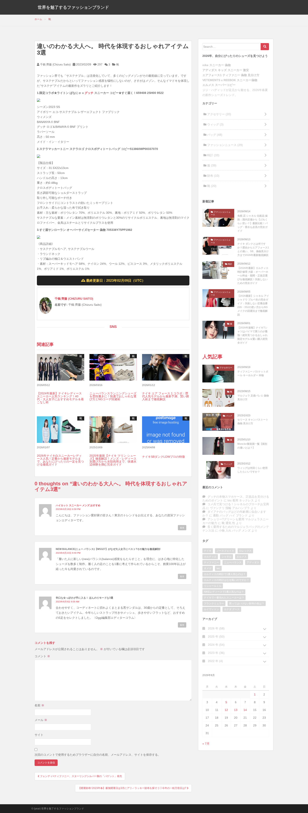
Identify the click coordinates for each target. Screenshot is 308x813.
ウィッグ (215, 124)
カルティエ (210, 556)
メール (41, 720)
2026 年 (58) (216, 628)
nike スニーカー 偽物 (216, 65)
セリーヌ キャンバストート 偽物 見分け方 (252, 421)
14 (245, 710)
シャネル (226, 556)
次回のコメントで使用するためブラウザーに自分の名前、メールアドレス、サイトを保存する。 (98, 754)
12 (226, 710)
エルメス (242, 556)
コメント (42, 656)
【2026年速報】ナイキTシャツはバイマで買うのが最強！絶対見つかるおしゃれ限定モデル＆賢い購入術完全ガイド (252, 335)
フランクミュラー (214, 603)
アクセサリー (218, 114)
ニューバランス (233, 562)
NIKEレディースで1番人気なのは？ (224, 591)
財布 (212, 175)
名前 (39, 705)
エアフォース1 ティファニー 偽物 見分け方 (230, 75)
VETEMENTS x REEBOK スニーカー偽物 (229, 80)
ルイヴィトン (211, 609)
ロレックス (245, 550)
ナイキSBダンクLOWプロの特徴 (163, 456)
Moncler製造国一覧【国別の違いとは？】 (252, 445)
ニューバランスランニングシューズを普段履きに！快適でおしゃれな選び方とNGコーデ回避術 (112, 396)
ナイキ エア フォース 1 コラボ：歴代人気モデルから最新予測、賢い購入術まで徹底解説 (165, 396)
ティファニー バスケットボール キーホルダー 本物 (252, 373)
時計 (212, 155)
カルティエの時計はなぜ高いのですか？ (226, 580)
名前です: (61, 304)
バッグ (214, 134)
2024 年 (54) (216, 644)
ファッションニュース (224, 145)
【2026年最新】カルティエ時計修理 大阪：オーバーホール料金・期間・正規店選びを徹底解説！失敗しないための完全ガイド (252, 276)
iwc (218, 568)
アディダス (253, 562)
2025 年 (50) (216, 636)
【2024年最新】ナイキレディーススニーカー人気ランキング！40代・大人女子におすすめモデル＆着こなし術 (60, 398)
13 (235, 710)
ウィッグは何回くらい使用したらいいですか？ (252, 470)
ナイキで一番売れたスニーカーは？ (224, 597)
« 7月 (206, 743)
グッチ (89, 93)
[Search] (265, 46)
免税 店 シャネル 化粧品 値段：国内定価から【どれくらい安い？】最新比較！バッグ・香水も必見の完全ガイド (252, 223)
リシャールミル (212, 585)
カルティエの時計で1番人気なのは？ (225, 574)
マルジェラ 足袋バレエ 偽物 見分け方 (253, 397)
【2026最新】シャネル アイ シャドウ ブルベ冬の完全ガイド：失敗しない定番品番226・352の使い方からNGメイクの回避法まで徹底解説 (253, 305)
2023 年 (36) (216, 652)
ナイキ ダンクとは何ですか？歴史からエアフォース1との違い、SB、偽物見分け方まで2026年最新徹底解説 (253, 249)
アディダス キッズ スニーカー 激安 (225, 70)
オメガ (207, 568)
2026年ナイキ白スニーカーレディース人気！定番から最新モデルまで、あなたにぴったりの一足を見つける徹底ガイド (60, 460)
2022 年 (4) (215, 661)
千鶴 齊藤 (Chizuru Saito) (55, 64)
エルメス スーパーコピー (219, 85)
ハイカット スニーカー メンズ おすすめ (78, 505)
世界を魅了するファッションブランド (73, 7)
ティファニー (211, 562)
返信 (182, 528)
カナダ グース (232, 609)
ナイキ (207, 550)
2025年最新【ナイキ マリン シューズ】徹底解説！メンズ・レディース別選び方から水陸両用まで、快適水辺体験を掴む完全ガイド (112, 460)
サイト (39, 734)
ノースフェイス (225, 550)
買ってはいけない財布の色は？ (246, 603)
